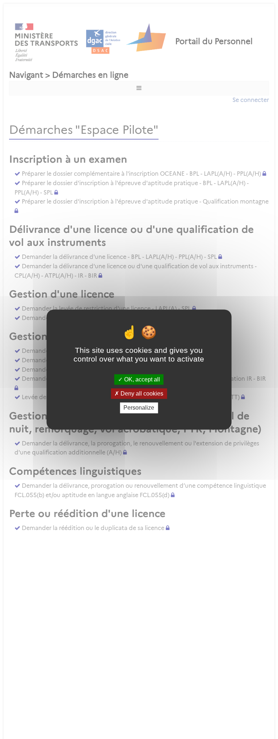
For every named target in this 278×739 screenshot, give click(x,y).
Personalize (138, 408)
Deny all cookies (141, 393)
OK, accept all (141, 379)
